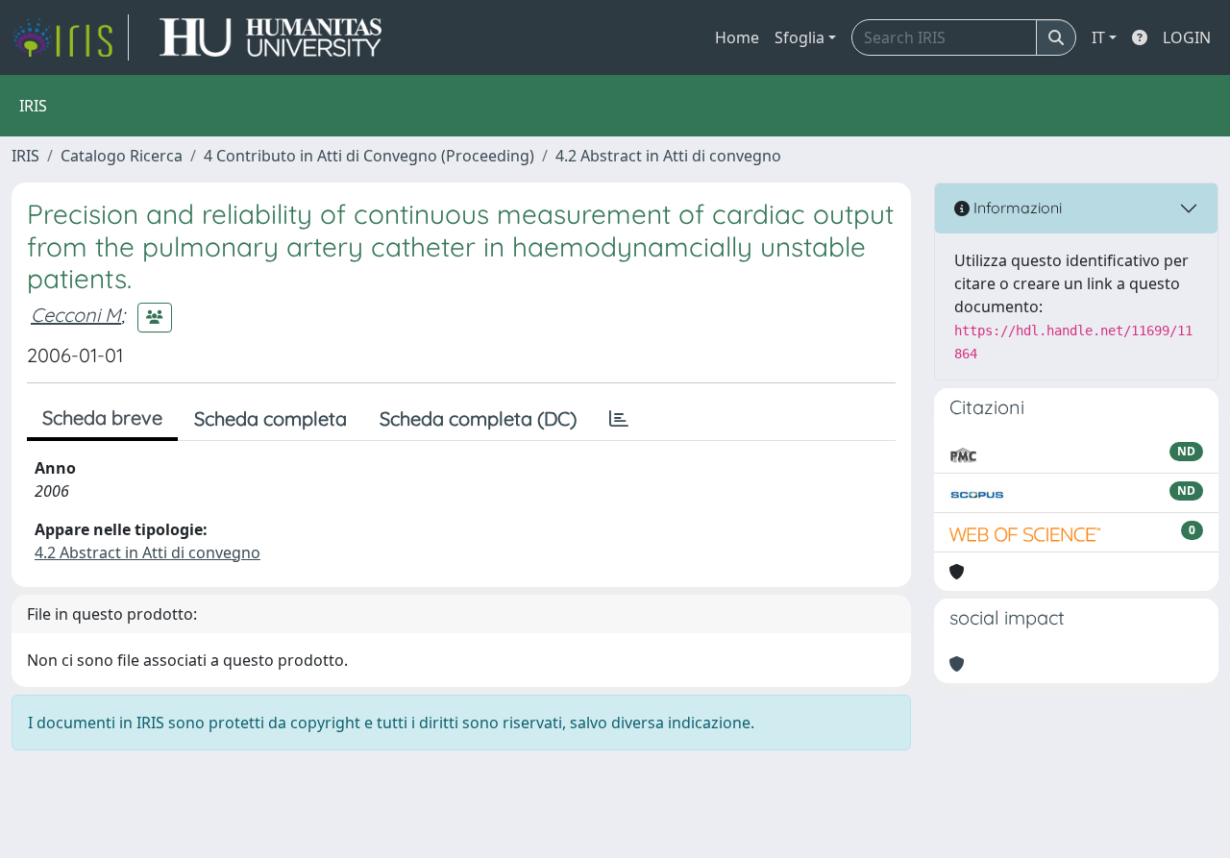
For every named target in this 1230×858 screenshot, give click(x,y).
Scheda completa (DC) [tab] (478, 418)
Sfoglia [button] (799, 37)
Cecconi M (76, 315)
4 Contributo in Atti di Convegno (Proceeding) (369, 155)
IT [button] (1098, 37)
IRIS (25, 155)
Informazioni (1016, 207)
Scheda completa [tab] (270, 418)
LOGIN (1187, 37)
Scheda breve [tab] (102, 417)
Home (737, 37)
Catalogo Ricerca (122, 155)
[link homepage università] (270, 37)
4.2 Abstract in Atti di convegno (668, 155)
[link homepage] (70, 37)
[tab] (619, 419)
